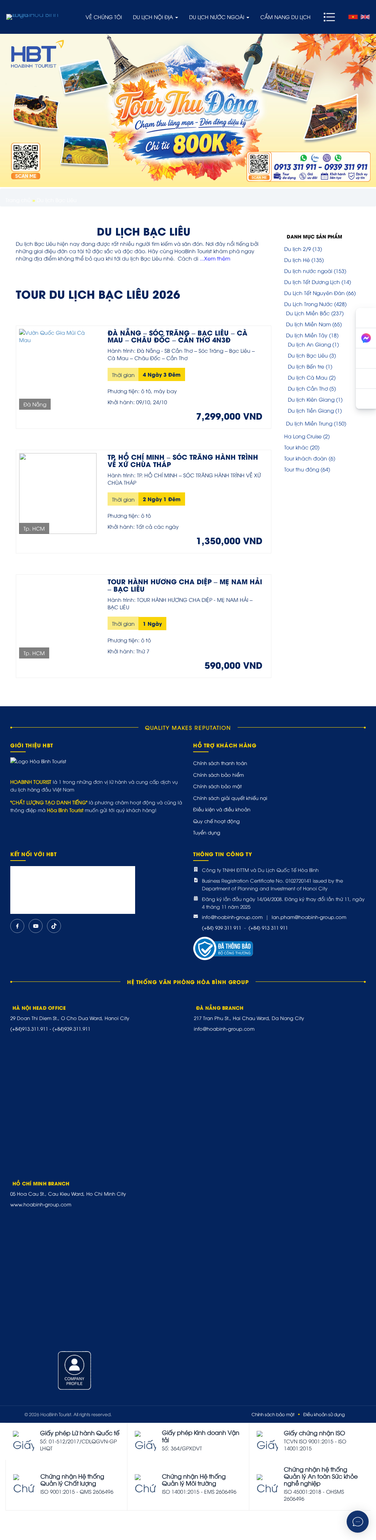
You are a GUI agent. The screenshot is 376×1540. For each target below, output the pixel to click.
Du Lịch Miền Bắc (308, 312)
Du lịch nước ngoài (217, 16)
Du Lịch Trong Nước (308, 303)
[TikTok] (54, 926)
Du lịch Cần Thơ (308, 388)
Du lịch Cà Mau (308, 377)
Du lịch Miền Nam (308, 323)
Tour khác (296, 447)
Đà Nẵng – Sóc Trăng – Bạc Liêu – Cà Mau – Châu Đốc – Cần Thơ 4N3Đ (177, 336)
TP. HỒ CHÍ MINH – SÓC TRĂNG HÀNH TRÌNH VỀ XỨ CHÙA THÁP (183, 460)
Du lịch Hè (297, 259)
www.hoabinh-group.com (40, 1204)
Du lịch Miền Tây (307, 334)
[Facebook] (17, 926)
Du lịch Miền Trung (309, 423)
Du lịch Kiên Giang (311, 399)
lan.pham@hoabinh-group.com (309, 916)
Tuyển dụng (206, 832)
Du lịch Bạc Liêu (308, 355)
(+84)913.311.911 (29, 1028)
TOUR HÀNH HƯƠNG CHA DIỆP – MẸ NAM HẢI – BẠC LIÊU (185, 584)
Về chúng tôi (104, 16)
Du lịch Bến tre (306, 366)
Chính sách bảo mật (217, 786)
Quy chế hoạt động (216, 821)
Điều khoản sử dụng (324, 1414)
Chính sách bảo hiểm (218, 774)
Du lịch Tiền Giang (311, 410)
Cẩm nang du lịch (285, 16)
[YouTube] (36, 926)
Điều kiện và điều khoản (221, 809)
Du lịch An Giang (309, 344)
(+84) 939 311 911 (221, 927)
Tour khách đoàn (305, 458)
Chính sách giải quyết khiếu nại (230, 797)
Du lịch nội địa (153, 16)
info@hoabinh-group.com (232, 916)
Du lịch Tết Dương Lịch (312, 281)
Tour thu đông (301, 469)
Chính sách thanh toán (220, 763)
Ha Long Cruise (303, 435)
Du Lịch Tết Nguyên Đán (314, 292)
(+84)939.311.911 (71, 1028)
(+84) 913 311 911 (268, 927)
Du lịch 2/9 (297, 248)
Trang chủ (18, 199)
